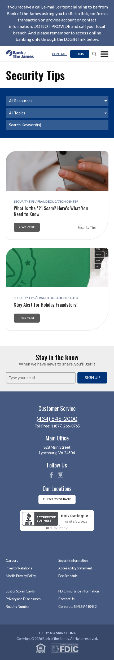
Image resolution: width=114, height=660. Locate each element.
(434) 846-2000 (57, 418)
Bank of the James (21, 54)
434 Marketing (63, 633)
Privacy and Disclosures (23, 599)
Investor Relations (19, 568)
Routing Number (18, 607)
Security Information (73, 561)
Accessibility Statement (75, 568)
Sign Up (92, 377)
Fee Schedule (68, 576)
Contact (59, 54)
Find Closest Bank (57, 499)
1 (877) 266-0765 (65, 426)
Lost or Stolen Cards (20, 591)
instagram (60, 475)
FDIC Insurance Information (78, 591)
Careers (12, 561)
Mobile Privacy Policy (21, 576)
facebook (51, 475)
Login (79, 54)
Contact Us (66, 599)
